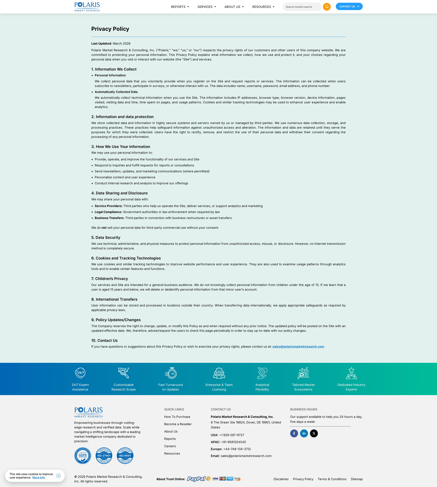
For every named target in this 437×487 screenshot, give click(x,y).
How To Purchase (177, 417)
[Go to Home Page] (88, 412)
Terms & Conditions (332, 479)
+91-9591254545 (233, 442)
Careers (170, 446)
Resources (261, 7)
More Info (38, 477)
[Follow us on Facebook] (294, 433)
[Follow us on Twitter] (314, 433)
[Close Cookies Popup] (58, 476)
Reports (178, 7)
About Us (232, 7)
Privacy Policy (303, 479)
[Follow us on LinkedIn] (304, 433)
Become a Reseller (178, 424)
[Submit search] (327, 7)
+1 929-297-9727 (231, 435)
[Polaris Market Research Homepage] (87, 6)
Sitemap (357, 479)
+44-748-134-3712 (237, 449)
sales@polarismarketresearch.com (298, 346)
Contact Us (347, 6)
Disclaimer (281, 479)
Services (205, 7)
